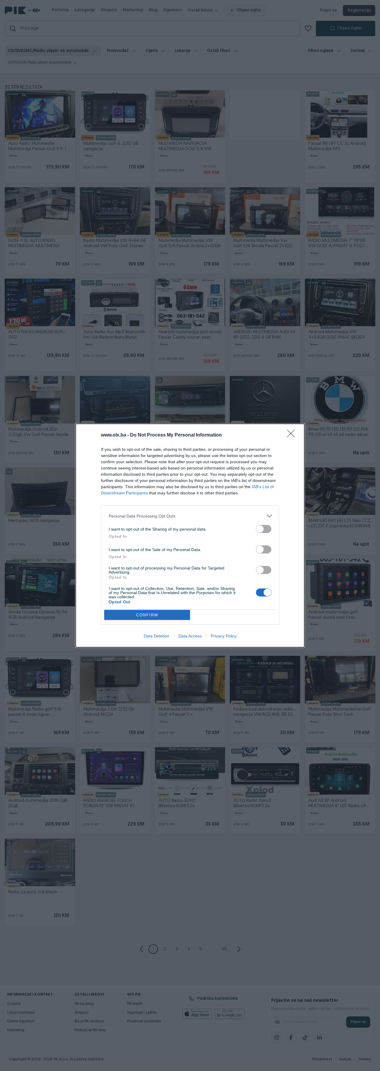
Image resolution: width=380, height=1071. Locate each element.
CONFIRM (147, 615)
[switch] (263, 529)
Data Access (190, 636)
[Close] (292, 435)
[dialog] (190, 535)
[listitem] (190, 516)
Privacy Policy (224, 636)
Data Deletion (156, 636)
